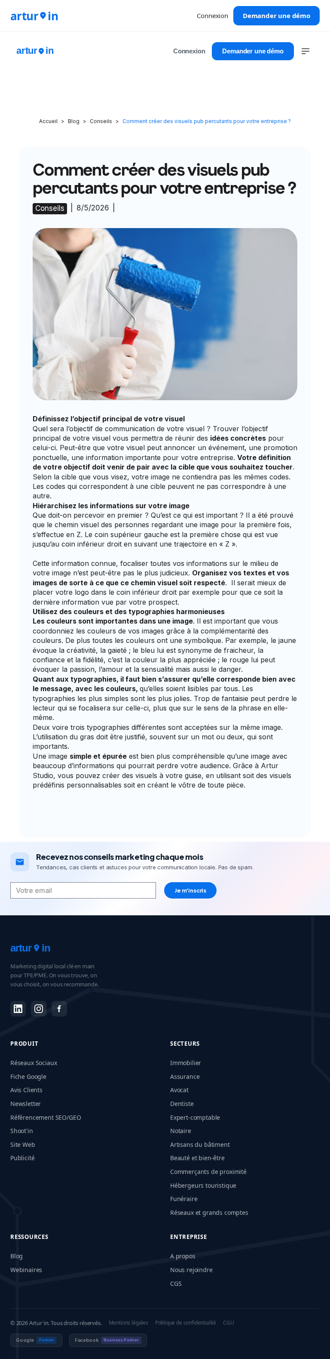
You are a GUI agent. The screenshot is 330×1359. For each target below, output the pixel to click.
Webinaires (26, 1270)
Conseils (101, 121)
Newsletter (25, 1104)
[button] (305, 51)
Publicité (22, 1158)
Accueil (48, 121)
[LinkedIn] (18, 1008)
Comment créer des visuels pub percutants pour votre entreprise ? (206, 121)
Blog (73, 121)
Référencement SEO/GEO (45, 1117)
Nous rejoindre (191, 1270)
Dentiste (182, 1104)
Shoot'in (21, 1131)
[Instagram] (38, 1008)
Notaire (180, 1131)
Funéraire (183, 1199)
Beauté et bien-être (197, 1158)
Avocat (179, 1090)
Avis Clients (26, 1090)
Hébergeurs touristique (203, 1185)
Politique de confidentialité (185, 1322)
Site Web (22, 1144)
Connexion (212, 15)
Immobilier (185, 1063)
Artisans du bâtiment (200, 1144)
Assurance (184, 1076)
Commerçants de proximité (208, 1172)
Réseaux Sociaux (33, 1063)
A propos (183, 1256)
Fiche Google (28, 1076)
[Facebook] (59, 1008)
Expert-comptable (195, 1117)
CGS (176, 1283)
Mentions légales (128, 1322)
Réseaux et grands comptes (209, 1212)
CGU (228, 1322)
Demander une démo (276, 15)
